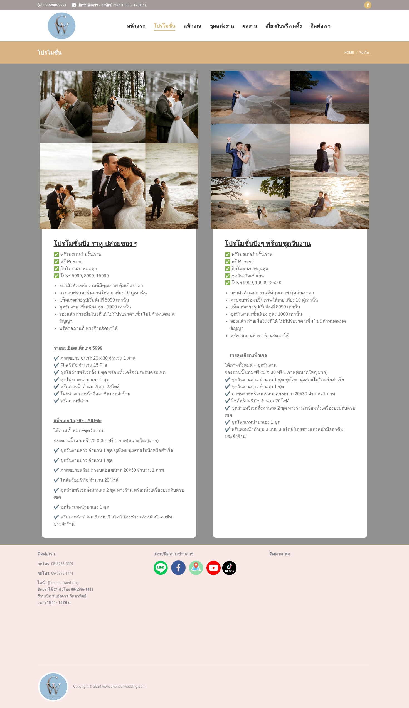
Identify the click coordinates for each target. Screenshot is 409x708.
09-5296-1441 (62, 573)
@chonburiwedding (63, 582)
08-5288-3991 (54, 5)
